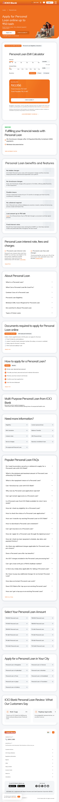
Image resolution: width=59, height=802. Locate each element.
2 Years (39, 73)
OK (18, 796)
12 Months (32, 73)
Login (48, 2)
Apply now (9, 32)
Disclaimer (23, 797)
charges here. (39, 258)
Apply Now (8, 264)
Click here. (23, 259)
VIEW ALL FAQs (9, 597)
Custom (47, 73)
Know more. (14, 797)
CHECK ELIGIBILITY (22, 32)
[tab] (13, 46)
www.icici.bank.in (45, 106)
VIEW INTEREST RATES (11, 151)
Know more (6, 28)
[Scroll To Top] (53, 732)
